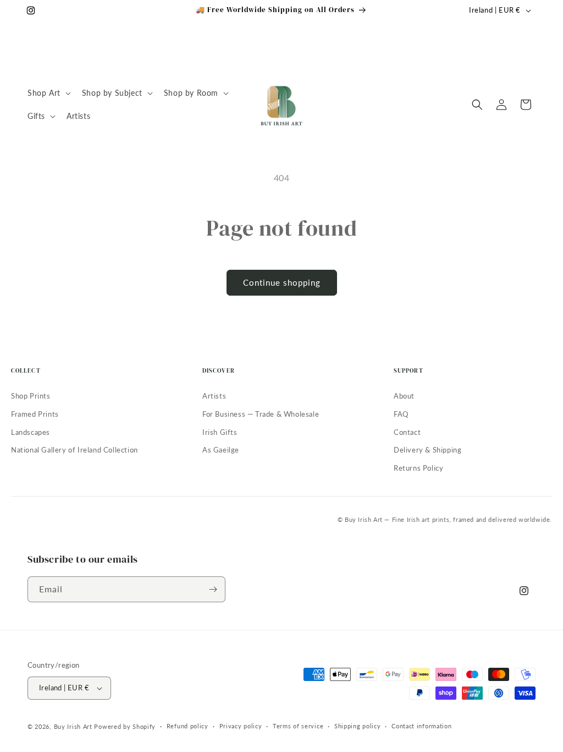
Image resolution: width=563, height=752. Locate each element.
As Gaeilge (220, 449)
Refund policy (187, 725)
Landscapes (30, 432)
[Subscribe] (213, 589)
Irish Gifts (220, 432)
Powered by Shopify (125, 726)
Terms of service (298, 725)
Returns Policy (418, 468)
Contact (407, 432)
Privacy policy (240, 725)
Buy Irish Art (73, 726)
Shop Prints (31, 395)
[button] (48, 93)
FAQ (401, 414)
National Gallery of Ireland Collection (74, 449)
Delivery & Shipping (427, 449)
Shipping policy (357, 725)
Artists (214, 395)
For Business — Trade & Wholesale (260, 414)
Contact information (421, 725)
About (404, 395)
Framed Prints (35, 414)
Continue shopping (282, 282)
